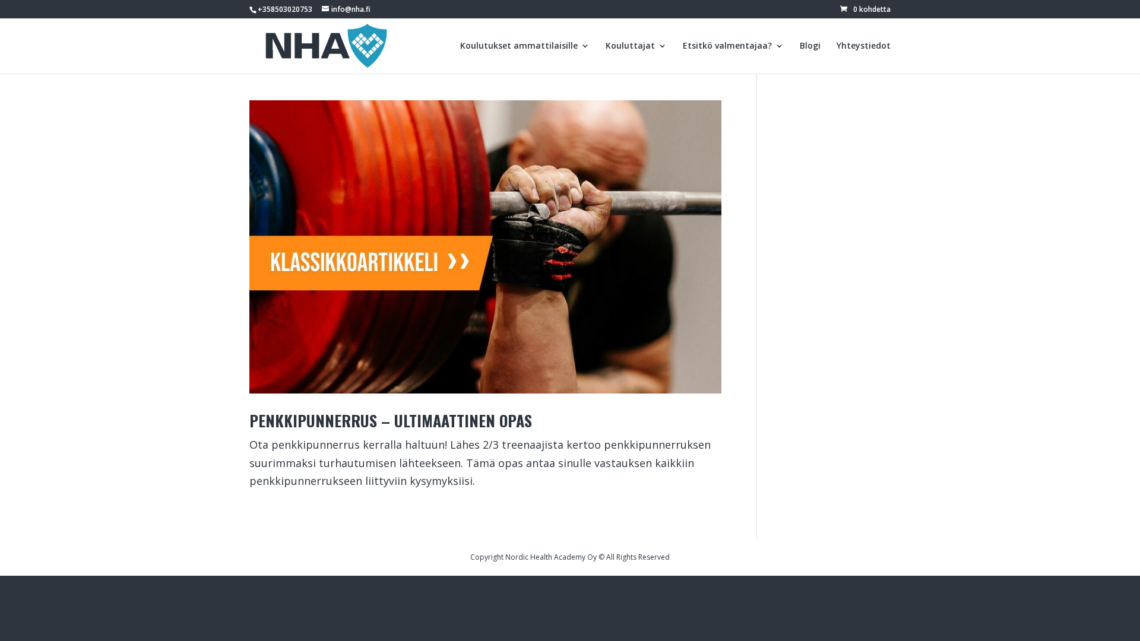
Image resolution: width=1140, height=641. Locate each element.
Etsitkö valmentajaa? (727, 46)
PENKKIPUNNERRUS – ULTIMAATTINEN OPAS (390, 420)
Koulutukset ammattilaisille (519, 46)
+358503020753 (285, 9)
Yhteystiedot (864, 46)
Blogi (810, 46)
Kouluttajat (630, 46)
